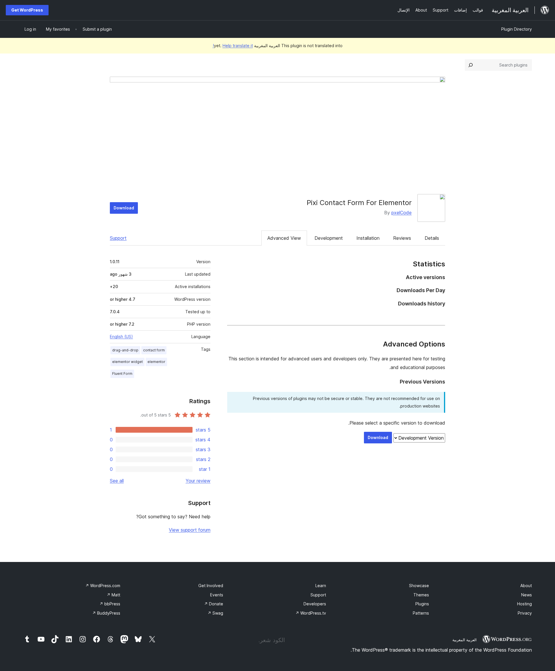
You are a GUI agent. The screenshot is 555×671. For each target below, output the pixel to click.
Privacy (525, 613)
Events (216, 594)
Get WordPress (27, 10)
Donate (213, 603)
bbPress (109, 603)
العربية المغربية (464, 639)
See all (117, 481)
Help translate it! (233, 45)
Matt (113, 594)
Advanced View (284, 238)
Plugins (422, 603)
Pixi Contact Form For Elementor (359, 202)
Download (124, 207)
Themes (421, 594)
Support (118, 238)
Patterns (421, 613)
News (526, 594)
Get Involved (210, 585)
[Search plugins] (470, 65)
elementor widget (127, 362)
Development (328, 238)
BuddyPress (106, 613)
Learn (320, 585)
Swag (215, 613)
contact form (154, 350)
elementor (156, 362)
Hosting (524, 603)
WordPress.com (102, 585)
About (526, 585)
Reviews (402, 238)
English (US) (121, 336)
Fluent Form (122, 373)
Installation (368, 238)
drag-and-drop (125, 350)
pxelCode (401, 212)
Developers (315, 603)
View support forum (189, 530)
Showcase (419, 585)
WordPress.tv (310, 613)
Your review (198, 481)
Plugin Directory (516, 29)
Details (432, 238)
